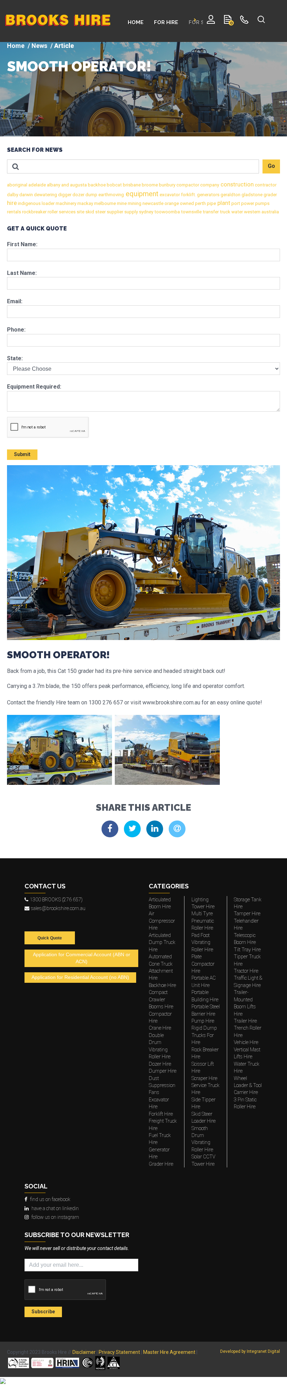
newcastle (152, 203)
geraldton (229, 194)
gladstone (251, 194)
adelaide (36, 184)
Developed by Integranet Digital (250, 1351)
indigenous (29, 203)
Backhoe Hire (162, 985)
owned (186, 203)
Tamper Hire (247, 913)
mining (134, 203)
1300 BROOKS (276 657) (56, 899)
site (80, 211)
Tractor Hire (246, 971)
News (39, 45)
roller (52, 211)
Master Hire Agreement (169, 1352)
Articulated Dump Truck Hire (162, 942)
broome (149, 184)
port (235, 203)
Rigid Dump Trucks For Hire (204, 1035)
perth (200, 203)
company (209, 184)
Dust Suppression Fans (162, 1085)
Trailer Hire (245, 1021)
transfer (210, 211)
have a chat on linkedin (55, 1208)
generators (207, 194)
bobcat (114, 184)
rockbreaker (34, 211)
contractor (265, 184)
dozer (77, 194)
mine (121, 203)
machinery (65, 203)
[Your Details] (211, 21)
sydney (145, 211)
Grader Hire (161, 1164)
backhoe (96, 184)
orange (171, 203)
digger (64, 194)
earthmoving (110, 194)
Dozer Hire (160, 1064)
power (247, 203)
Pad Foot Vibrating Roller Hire (202, 942)
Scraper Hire (204, 1078)
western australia (261, 211)
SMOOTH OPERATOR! (79, 66)
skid (89, 211)
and (64, 184)
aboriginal (17, 184)
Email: (14, 301)
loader (48, 203)
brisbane (131, 184)
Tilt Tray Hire (247, 949)
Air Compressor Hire (162, 921)
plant (223, 203)
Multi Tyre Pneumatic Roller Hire (202, 921)
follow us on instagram (55, 1217)
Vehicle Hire (246, 1042)
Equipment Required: (34, 386)
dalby (12, 194)
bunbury (166, 184)
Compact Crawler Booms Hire (161, 999)
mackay (84, 203)
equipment (141, 194)
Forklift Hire (161, 1114)
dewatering (45, 194)
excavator (169, 194)
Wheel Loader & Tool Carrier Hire (248, 1085)
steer (100, 211)
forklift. (188, 194)
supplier (114, 211)
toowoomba (166, 211)
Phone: (16, 329)
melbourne (104, 203)
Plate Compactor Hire (203, 964)
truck (224, 211)
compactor (187, 184)
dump (90, 194)
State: (15, 358)
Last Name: (22, 273)
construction (236, 184)
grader (269, 194)
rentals (14, 211)
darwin (25, 194)
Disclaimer (84, 1352)
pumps (262, 203)
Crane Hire (160, 1028)
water (236, 211)
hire (12, 203)
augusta (78, 184)
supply (130, 211)
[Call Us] (244, 21)
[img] (143, 89)
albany (53, 184)
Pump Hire (202, 1021)
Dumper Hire (162, 1071)
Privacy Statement (119, 1352)
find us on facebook (50, 1199)
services (67, 211)
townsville (191, 211)
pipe (211, 203)
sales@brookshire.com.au (58, 908)
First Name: (22, 244)
